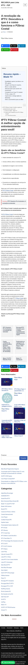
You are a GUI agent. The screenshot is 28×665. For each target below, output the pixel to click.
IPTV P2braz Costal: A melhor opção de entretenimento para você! (12, 108)
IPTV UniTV (4, 543)
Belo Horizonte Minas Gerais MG (10, 501)
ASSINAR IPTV (5, 495)
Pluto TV (3, 578)
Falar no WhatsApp (9, 662)
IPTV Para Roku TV (6, 538)
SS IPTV (3, 599)
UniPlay (3, 602)
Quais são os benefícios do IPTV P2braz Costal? (14, 113)
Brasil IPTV (4, 509)
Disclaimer (9, 628)
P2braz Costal (19, 298)
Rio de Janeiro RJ (6, 591)
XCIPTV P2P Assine (6, 476)
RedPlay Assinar (5, 588)
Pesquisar (3, 455)
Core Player (4, 517)
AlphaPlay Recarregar (7, 493)
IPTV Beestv (4, 530)
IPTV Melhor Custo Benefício (9, 535)
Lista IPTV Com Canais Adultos (9, 559)
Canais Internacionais (7, 514)
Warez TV (3, 604)
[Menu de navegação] (25, 5)
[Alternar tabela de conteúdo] (23, 105)
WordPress (18, 631)
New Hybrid (4, 570)
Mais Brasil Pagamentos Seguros (10, 468)
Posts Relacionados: (12, 115)
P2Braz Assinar (5, 575)
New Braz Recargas (6, 567)
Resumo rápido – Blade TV (11, 110)
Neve (8, 631)
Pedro (4, 32)
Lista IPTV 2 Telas (6, 557)
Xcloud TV (4, 610)
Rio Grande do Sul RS (7, 594)
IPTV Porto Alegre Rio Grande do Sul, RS (12, 541)
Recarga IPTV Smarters (7, 580)
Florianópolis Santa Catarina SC (9, 525)
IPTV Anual (4, 527)
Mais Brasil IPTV (5, 565)
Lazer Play (4, 551)
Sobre (21, 628)
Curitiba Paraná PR (6, 519)
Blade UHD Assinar (6, 506)
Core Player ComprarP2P (8, 478)
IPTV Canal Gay (5, 533)
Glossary (16, 628)
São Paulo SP (5, 596)
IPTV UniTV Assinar (6, 546)
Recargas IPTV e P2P (7, 586)
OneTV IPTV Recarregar (7, 572)
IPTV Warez (4, 549)
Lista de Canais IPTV (6, 554)
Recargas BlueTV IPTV (7, 583)
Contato (3, 628)
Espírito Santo (5, 522)
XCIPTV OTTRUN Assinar (8, 607)
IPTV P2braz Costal (8, 190)
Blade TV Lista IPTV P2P (8, 503)
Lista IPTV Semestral (6, 562)
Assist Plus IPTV (5, 498)
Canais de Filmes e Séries (8, 511)
